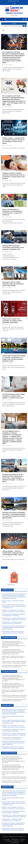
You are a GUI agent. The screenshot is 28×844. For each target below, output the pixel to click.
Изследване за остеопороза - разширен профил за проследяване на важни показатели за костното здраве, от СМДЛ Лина (13, 627)
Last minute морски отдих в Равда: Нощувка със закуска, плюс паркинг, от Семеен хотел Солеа (13, 396)
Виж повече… (8, 70)
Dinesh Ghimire (14, 838)
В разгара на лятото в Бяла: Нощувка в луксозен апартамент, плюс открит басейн (13, 283)
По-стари (5, 567)
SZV (11, 64)
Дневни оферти (8, 590)
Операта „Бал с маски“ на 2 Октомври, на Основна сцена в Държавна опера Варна (12, 320)
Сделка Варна (22, 839)
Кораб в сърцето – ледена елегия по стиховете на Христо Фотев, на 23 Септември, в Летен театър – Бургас (13, 658)
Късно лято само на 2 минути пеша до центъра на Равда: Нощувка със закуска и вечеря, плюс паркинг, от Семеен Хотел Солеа (14, 606)
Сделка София (7, 839)
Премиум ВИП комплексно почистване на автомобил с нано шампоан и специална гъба (13, 247)
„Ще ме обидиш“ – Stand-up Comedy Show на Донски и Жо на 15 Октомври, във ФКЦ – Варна (13, 552)
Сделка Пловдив (14, 839)
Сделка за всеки (14, 13)
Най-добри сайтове (14, 842)
